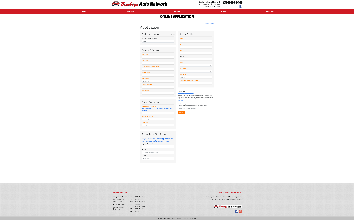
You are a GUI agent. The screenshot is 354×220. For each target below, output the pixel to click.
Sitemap (218, 197)
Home (84, 11)
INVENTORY (131, 11)
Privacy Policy (227, 197)
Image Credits (238, 197)
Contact (217, 6)
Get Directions (119, 204)
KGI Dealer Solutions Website (168, 218)
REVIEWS (223, 11)
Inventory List (210, 197)
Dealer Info (270, 11)
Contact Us (118, 210)
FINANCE (177, 11)
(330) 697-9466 (232, 2)
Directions (207, 6)
